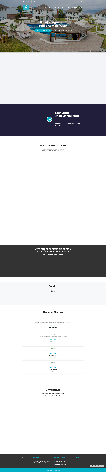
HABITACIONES (47, 7)
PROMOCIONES (55, 7)
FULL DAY (63, 7)
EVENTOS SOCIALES (38, 301)
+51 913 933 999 (28, 1)
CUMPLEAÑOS (68, 301)
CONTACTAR (70, 7)
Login (76, 7)
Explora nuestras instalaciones (43, 30)
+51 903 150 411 (35, 1)
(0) (81, 7)
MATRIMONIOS (21, 301)
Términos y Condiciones (60, 462)
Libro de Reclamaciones (60, 464)
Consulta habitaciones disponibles (62, 30)
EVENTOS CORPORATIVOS (55, 301)
